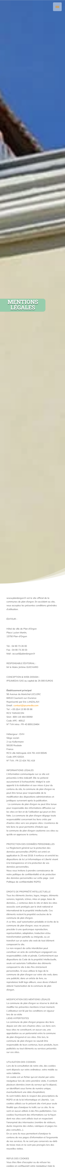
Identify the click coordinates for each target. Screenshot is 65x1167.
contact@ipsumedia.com (26, 705)
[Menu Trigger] (57, 6)
